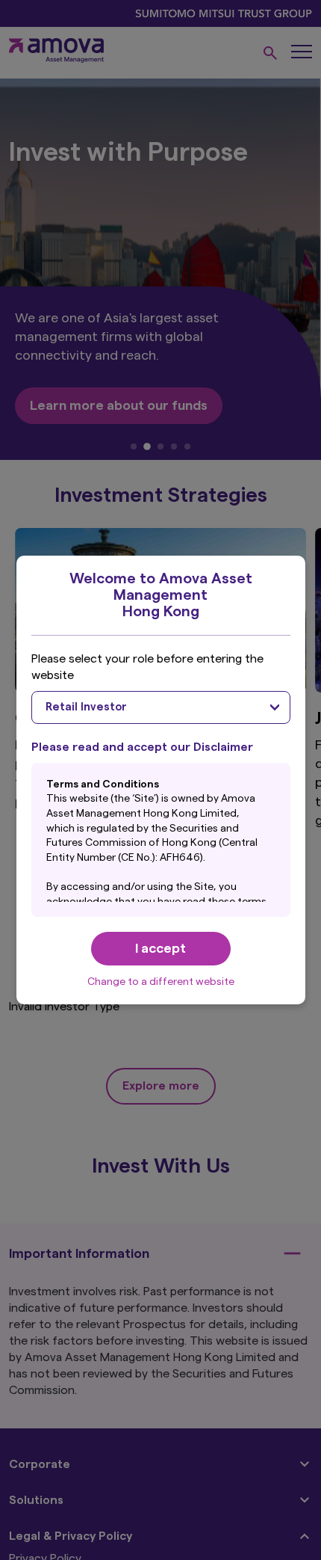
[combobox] (160, 707)
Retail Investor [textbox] (86, 707)
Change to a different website (160, 982)
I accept (160, 948)
